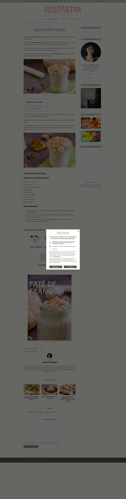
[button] (63, 249)
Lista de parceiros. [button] (56, 256)
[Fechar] (78, 231)
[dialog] (63, 249)
